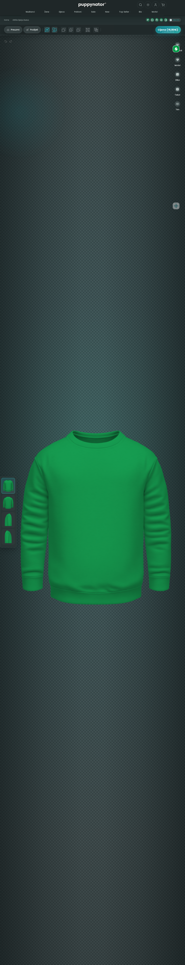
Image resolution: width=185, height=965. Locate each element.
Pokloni (77, 12)
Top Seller (124, 12)
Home (6, 20)
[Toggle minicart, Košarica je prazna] (163, 4)
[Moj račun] (155, 4)
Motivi (154, 12)
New (107, 12)
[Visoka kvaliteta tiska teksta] (148, 20)
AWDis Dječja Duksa (21, 20)
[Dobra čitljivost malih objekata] (161, 20)
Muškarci (30, 12)
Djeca (61, 12)
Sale (93, 12)
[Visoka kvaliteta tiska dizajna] (152, 20)
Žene (46, 12)
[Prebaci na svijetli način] (148, 4)
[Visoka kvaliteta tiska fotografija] (157, 20)
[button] (174, 20)
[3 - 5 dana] (166, 20)
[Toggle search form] (140, 4)
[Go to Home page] (92, 4)
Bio (140, 12)
